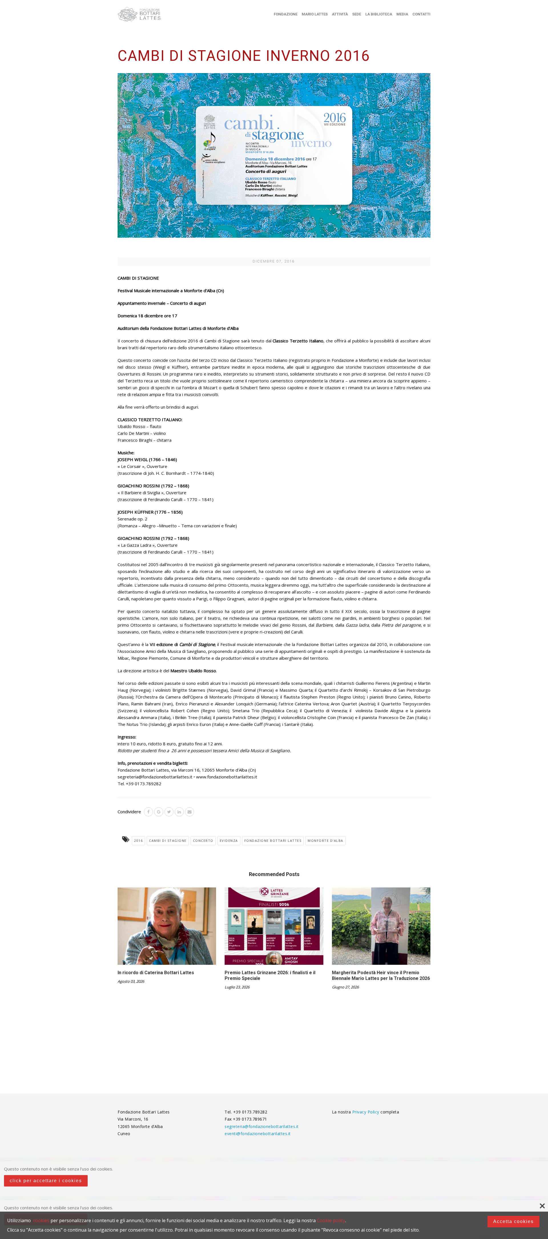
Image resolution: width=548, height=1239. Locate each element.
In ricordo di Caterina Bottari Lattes (156, 972)
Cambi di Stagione (168, 840)
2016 (138, 840)
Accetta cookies (513, 1221)
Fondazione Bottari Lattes (273, 840)
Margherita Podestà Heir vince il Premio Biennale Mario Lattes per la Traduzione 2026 (381, 975)
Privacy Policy (366, 1112)
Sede (356, 14)
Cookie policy (331, 1220)
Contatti (421, 14)
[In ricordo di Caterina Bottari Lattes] (167, 928)
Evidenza (229, 840)
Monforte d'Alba (325, 840)
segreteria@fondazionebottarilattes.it (262, 1126)
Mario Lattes (315, 14)
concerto (203, 840)
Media (402, 14)
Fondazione (285, 14)
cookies (41, 1220)
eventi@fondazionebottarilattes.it (258, 1133)
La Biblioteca (378, 14)
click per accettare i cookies (46, 1180)
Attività (340, 14)
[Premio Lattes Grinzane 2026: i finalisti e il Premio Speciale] (274, 928)
